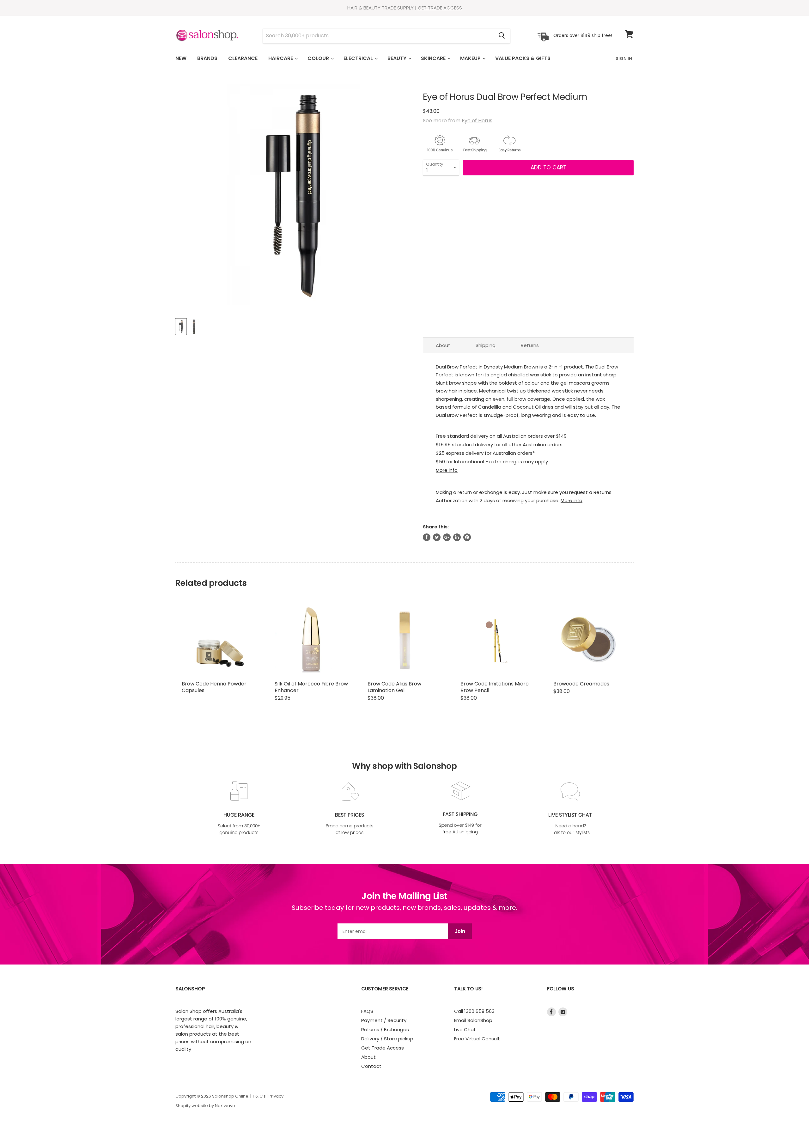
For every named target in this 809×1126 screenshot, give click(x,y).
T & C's (259, 1096)
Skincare (434, 58)
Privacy (276, 1096)
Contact (371, 1066)
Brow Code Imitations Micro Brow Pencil (494, 687)
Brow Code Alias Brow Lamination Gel (394, 687)
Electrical (359, 58)
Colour (318, 58)
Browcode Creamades (581, 683)
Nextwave (225, 1106)
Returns (530, 345)
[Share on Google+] (447, 537)
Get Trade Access (382, 1047)
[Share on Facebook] (426, 537)
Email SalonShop (473, 1020)
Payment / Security (383, 1020)
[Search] (501, 35)
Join (460, 931)
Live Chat (465, 1029)
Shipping (486, 345)
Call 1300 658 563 (474, 1011)
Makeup (471, 58)
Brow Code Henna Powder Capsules (214, 687)
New (180, 58)
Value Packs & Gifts (522, 58)
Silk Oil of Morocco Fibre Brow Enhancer (311, 687)
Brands (207, 58)
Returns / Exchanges (385, 1029)
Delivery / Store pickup (387, 1038)
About (443, 345)
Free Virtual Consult (477, 1038)
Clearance (243, 58)
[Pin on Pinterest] (467, 537)
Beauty (397, 58)
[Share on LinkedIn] (457, 537)
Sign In (624, 58)
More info (447, 470)
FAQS (367, 1011)
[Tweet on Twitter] (437, 537)
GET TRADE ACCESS (440, 7)
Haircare (281, 58)
